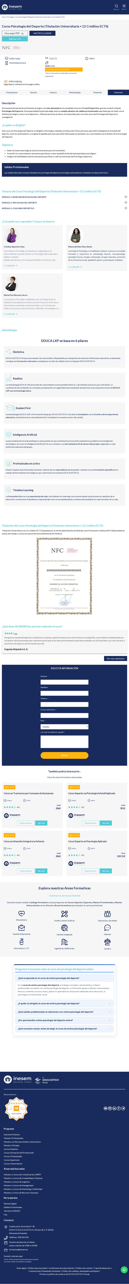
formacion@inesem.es (18, 1249)
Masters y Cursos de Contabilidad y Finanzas (23, 1178)
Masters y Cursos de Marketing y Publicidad (23, 1189)
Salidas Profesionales (13, 1207)
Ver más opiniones (115, 658)
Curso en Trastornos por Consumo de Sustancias (29, 793)
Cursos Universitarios (13, 1163)
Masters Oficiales (11, 1145)
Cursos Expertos (11, 1149)
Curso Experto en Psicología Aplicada (87, 841)
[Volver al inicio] (15, 7)
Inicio (4, 17)
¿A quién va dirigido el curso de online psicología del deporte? (48, 1003)
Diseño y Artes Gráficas (64, 920)
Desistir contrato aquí (13, 1256)
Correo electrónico (49, 710)
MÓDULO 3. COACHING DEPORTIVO (18, 208)
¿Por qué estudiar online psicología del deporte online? (45, 1020)
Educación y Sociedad (107, 920)
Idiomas (107, 934)
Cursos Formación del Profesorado (19, 1152)
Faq (5, 1214)
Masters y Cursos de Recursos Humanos (21, 1192)
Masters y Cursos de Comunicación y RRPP (22, 1174)
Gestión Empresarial (21, 934)
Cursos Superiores (11, 1160)
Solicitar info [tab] (15, 38)
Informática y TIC (21, 948)
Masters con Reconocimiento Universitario (22, 1142)
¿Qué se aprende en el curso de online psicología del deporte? (48, 978)
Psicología (10, 17)
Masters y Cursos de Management (18, 1185)
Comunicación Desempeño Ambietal (44, 1271)
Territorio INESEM (12, 1211)
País (43, 721)
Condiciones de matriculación (61, 1268)
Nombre (44, 676)
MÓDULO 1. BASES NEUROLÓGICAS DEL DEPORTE (24, 197)
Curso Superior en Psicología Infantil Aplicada (91, 793)
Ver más (41, 823)
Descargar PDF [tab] (12, 33)
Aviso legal (21, 1268)
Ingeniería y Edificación (64, 948)
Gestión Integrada (64, 934)
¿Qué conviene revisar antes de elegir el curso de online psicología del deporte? (57, 1028)
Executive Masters (12, 1134)
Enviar (64, 755)
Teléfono (45, 698)
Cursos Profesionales (13, 1156)
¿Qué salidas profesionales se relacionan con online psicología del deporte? (55, 1011)
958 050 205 (23, 1237)
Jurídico (107, 948)
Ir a (9, 265)
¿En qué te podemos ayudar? (52, 732)
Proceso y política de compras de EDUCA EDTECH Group (64, 1274)
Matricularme (42, 33)
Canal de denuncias (102, 1268)
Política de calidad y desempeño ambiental (80, 1271)
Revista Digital (10, 1203)
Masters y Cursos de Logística (17, 1182)
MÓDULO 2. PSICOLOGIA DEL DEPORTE (19, 203)
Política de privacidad (37, 1268)
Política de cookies (84, 1268)
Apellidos (44, 687)
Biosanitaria (21, 920)
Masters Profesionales (13, 1138)
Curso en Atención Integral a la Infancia (24, 841)
